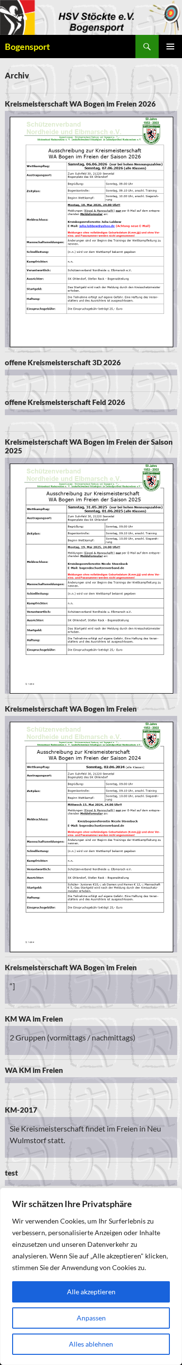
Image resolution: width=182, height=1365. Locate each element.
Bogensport (27, 46)
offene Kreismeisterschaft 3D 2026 (63, 362)
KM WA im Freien (34, 1018)
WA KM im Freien (34, 1070)
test (11, 1172)
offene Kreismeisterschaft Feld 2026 (65, 402)
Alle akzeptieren (91, 1291)
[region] (91, 1276)
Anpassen (91, 1318)
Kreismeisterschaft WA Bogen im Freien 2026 (80, 103)
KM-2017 (21, 1109)
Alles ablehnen (91, 1344)
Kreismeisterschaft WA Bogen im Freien (71, 708)
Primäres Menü (170, 46)
